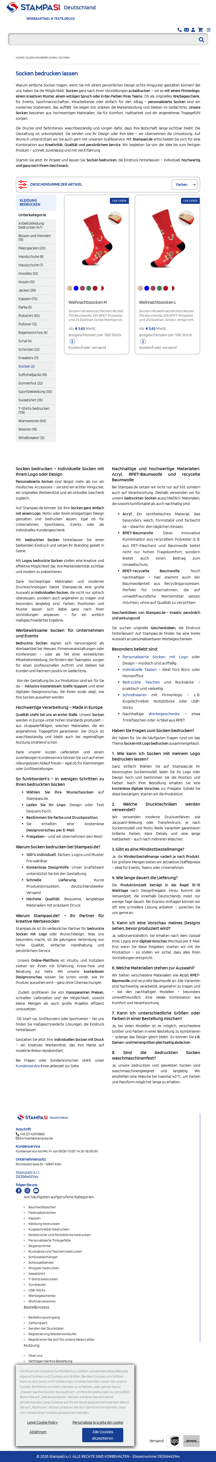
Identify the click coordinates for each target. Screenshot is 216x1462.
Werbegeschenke (166, 713)
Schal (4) (25, 341)
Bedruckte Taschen (141, 682)
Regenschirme (39, 1246)
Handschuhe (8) (30, 256)
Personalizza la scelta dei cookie (97, 1422)
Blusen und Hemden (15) (34, 237)
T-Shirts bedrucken (43, 1279)
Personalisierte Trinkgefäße (49, 1240)
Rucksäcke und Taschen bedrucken (55, 1251)
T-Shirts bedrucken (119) (34, 410)
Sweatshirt (36, 1273)
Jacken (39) (27, 290)
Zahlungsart (37, 1323)
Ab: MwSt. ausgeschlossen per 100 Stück (94, 338)
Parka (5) (25, 307)
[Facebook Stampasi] (19, 1191)
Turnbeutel (37, 1284)
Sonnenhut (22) (30, 383)
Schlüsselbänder (41, 1262)
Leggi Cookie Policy (42, 1422)
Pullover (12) (27, 324)
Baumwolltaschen (42, 1207)
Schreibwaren (136, 694)
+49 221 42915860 (32, 1134)
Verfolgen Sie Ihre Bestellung (50, 1361)
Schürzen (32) (29, 349)
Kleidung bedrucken (41, 57)
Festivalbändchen (42, 1212)
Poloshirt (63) (29, 315)
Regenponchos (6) (32, 332)
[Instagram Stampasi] (27, 1191)
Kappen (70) (27, 298)
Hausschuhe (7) (30, 265)
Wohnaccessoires (42, 1301)
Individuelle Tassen (140, 669)
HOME (20, 57)
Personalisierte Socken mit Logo (155, 656)
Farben (181, 184)
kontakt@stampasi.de (36, 1138)
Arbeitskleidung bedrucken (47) (31, 225)
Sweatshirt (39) (30, 400)
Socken (64, 57)
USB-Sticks (36, 1290)
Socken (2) (26, 366)
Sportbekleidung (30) (35, 391)
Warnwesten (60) (32, 421)
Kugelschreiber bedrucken (48, 1229)
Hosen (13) (26, 282)
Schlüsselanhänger (43, 1257)
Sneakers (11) (28, 357)
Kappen (34, 1218)
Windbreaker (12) (31, 437)
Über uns (35, 1355)
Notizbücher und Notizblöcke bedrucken (59, 1235)
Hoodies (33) (28, 273)
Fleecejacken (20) (31, 248)
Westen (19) (27, 429)
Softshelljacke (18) (32, 374)
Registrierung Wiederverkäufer (52, 1334)
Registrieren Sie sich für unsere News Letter (61, 1339)
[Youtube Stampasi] (36, 1191)
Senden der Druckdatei (45, 1328)
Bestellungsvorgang (44, 1317)
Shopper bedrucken (43, 1268)
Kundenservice (28, 1066)
